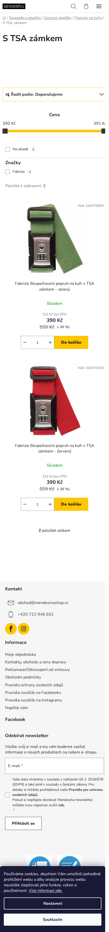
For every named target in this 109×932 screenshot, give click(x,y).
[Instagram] (23, 629)
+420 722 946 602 (36, 614)
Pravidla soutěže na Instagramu (33, 700)
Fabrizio (22, 171)
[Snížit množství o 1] (25, 342)
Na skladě (23, 149)
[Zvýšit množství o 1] (50, 342)
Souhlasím (52, 919)
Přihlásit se (23, 823)
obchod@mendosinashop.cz (43, 603)
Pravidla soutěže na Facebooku (33, 692)
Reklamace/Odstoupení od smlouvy (37, 669)
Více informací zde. (46, 890)
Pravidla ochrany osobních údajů (34, 685)
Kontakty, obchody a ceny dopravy (35, 662)
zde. (61, 805)
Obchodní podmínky (23, 677)
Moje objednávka (20, 654)
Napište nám (16, 708)
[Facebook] (11, 629)
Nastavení (52, 903)
